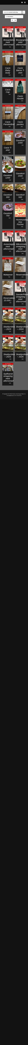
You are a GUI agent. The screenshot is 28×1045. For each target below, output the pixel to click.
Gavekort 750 (7, 214)
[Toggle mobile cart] (22, 2)
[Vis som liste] (15, 20)
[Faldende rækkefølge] (23, 12)
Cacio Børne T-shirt (20, 70)
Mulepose (8, 274)
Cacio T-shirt (8, 149)
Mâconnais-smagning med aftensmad (21, 247)
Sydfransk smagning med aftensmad (8, 377)
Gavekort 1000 (20, 141)
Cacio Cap (7, 90)
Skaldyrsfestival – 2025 (10, 355)
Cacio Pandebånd (8, 123)
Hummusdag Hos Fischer (22, 222)
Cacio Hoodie (20, 97)
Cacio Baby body (7, 70)
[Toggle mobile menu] (25, 2)
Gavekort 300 (7, 196)
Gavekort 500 (20, 196)
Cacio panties (20, 123)
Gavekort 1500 (20, 174)
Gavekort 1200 (7, 176)
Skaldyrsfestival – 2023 (10, 328)
